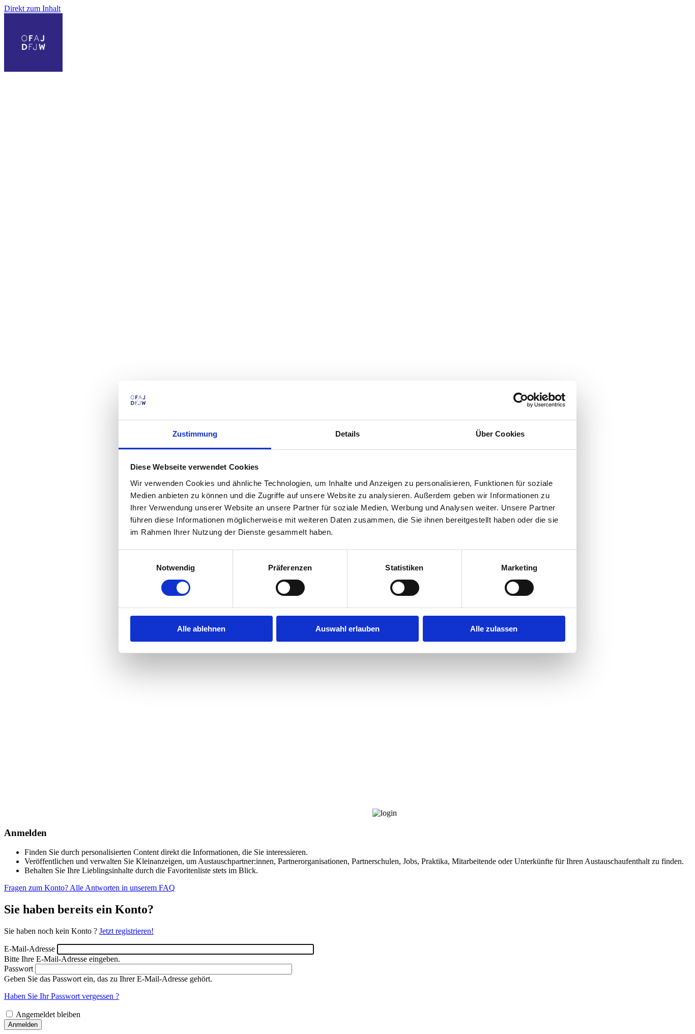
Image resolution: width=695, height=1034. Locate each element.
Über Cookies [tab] (500, 433)
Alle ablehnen (201, 628)
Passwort (18, 968)
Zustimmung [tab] (195, 433)
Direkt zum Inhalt (32, 8)
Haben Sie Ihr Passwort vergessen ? (61, 996)
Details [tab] (347, 433)
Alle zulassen (493, 628)
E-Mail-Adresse (29, 948)
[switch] (290, 588)
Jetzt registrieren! (126, 931)
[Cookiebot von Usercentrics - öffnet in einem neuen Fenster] (520, 400)
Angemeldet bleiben (48, 1014)
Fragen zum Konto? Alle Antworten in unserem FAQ (89, 887)
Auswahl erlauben (347, 628)
